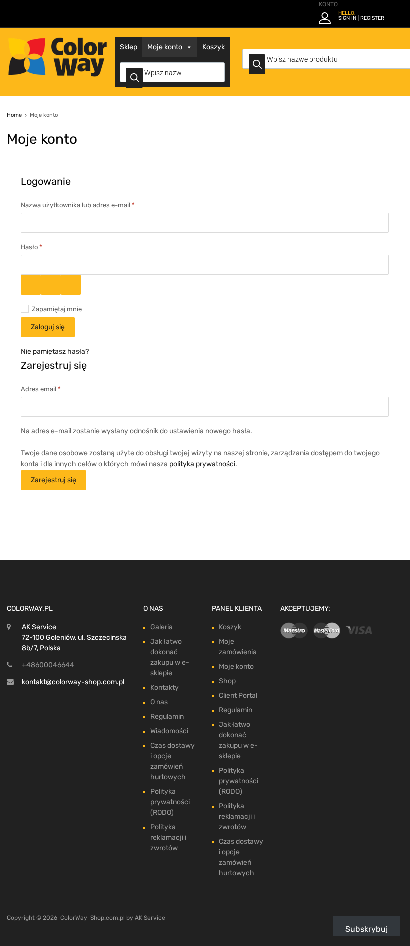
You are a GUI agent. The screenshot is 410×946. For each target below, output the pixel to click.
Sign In (347, 18)
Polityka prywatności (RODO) (170, 802)
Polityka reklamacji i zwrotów (168, 837)
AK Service (150, 917)
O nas (159, 702)
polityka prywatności (203, 464)
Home (14, 115)
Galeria (161, 627)
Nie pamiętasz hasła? (55, 351)
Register (372, 18)
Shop (227, 681)
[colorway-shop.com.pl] (58, 74)
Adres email (57, 388)
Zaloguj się (48, 327)
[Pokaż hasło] (31, 285)
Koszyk (213, 47)
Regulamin (167, 716)
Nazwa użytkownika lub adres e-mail (94, 204)
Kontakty (164, 687)
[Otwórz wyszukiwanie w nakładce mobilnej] (172, 72)
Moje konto (165, 47)
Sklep (129, 47)
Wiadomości (169, 731)
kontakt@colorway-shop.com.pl (73, 682)
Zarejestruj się (53, 480)
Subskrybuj (367, 929)
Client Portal (238, 695)
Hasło (48, 246)
